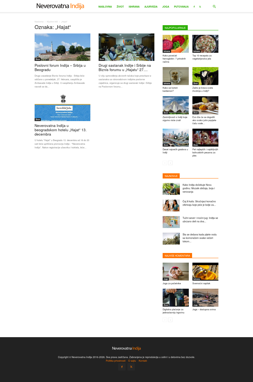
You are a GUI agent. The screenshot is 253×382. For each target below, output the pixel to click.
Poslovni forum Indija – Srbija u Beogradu (60, 67)
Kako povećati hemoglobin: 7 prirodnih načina (174, 58)
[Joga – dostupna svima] (205, 298)
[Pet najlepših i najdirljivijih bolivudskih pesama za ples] (205, 138)
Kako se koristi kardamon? (170, 89)
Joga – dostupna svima (204, 309)
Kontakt (143, 360)
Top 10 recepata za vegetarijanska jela (202, 57)
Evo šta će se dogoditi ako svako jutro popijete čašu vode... (204, 120)
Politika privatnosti (115, 360)
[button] (214, 7)
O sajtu (132, 360)
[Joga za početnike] (176, 272)
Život (120, 6)
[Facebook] (194, 6)
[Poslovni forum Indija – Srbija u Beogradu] (62, 47)
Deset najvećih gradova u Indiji (175, 151)
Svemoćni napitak (201, 283)
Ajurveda (150, 6)
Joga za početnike (172, 283)
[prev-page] (165, 163)
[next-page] (170, 163)
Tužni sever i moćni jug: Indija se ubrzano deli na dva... (200, 219)
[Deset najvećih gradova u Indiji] (176, 138)
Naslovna (105, 6)
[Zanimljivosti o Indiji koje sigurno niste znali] (176, 105)
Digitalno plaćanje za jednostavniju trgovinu (173, 311)
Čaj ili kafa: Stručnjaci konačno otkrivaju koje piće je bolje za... (199, 203)
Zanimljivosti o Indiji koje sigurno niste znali (175, 118)
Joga (165, 6)
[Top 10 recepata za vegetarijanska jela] (205, 44)
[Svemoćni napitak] (205, 272)
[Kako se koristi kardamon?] (176, 76)
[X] (200, 6)
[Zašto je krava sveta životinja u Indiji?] (205, 76)
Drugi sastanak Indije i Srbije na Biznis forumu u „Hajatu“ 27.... (125, 67)
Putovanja (181, 6)
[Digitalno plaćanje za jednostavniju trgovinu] (176, 298)
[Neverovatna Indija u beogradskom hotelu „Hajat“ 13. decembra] (62, 107)
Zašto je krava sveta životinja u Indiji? (202, 89)
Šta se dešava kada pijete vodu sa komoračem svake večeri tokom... (200, 238)
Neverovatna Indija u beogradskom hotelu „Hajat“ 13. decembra (61, 130)
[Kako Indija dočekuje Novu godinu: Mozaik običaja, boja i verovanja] (171, 189)
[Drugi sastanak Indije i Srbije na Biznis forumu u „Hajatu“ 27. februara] (126, 47)
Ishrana (134, 6)
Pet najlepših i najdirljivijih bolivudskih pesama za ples (205, 152)
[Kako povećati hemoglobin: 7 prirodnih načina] (176, 44)
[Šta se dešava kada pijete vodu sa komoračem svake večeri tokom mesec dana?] (171, 239)
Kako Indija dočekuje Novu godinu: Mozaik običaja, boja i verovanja (199, 188)
